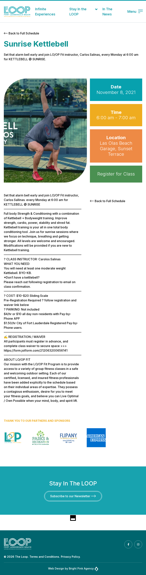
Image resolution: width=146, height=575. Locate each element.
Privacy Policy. (70, 556)
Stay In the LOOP (77, 11)
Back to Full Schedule (24, 33)
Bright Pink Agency (81, 568)
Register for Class (116, 174)
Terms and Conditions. (44, 556)
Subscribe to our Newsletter (70, 496)
